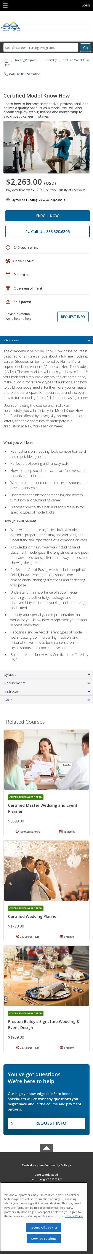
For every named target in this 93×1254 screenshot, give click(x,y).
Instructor (11, 691)
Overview (11, 340)
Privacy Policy (74, 1216)
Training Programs (26, 60)
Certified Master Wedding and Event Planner (42, 808)
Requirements (15, 683)
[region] (43, 1216)
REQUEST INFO (73, 316)
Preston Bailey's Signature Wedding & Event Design (44, 1024)
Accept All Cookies (44, 1227)
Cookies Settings (43, 1238)
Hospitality (50, 60)
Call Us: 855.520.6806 (22, 74)
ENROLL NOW (47, 215)
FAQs (8, 700)
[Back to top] (46, 1165)
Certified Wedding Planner (33, 916)
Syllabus (10, 674)
